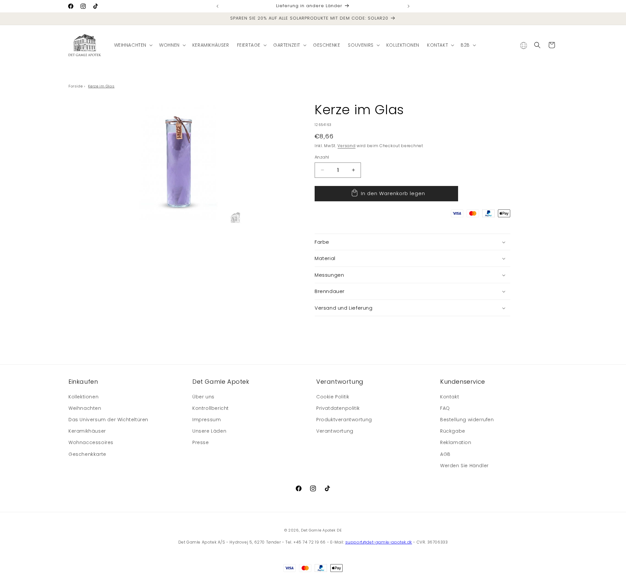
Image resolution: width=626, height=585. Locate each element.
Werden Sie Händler (464, 465)
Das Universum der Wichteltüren (108, 419)
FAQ (445, 408)
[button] (133, 45)
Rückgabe (452, 431)
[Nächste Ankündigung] (408, 6)
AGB (445, 454)
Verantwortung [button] (340, 381)
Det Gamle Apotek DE (321, 530)
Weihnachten (84, 408)
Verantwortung (334, 431)
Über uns (203, 396)
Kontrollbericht (210, 408)
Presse (200, 442)
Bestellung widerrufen (467, 419)
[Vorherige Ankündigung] (217, 6)
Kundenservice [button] (462, 381)
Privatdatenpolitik (338, 408)
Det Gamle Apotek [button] (220, 381)
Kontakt (449, 396)
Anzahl (322, 157)
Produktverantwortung (344, 419)
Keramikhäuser (87, 431)
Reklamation (455, 442)
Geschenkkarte (87, 454)
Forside (75, 86)
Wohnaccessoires (90, 442)
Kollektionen (83, 396)
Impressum (206, 419)
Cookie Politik (332, 396)
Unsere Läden (209, 431)
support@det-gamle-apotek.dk (378, 542)
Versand (346, 145)
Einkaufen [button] (83, 381)
